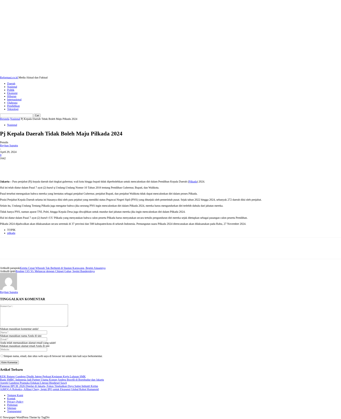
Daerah (11, 83)
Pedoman (12, 404)
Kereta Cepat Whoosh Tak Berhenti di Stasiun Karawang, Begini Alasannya (62, 268)
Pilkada (193, 181)
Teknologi (12, 109)
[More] (57, 163)
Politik (10, 89)
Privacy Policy (15, 401)
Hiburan (11, 96)
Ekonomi (12, 93)
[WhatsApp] (44, 163)
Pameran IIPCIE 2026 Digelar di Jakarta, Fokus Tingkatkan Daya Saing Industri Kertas (49, 386)
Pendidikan (13, 105)
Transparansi (14, 411)
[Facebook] (6, 163)
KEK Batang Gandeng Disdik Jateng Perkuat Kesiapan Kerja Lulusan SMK (43, 376)
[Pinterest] (31, 163)
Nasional (12, 86)
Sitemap (11, 408)
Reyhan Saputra (9, 145)
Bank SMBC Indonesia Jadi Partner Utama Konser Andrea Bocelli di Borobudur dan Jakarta (52, 379)
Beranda (4, 118)
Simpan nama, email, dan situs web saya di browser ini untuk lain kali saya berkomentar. (53, 356)
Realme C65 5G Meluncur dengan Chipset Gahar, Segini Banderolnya (55, 271)
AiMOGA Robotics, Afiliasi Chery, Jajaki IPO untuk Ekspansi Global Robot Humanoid (49, 389)
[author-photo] (8, 288)
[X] (19, 163)
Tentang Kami (15, 395)
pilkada (11, 233)
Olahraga (12, 102)
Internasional (14, 99)
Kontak (11, 398)
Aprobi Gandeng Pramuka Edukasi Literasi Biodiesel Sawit (33, 382)
